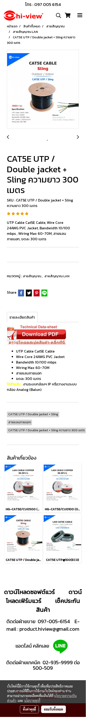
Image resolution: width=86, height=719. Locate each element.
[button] (57, 15)
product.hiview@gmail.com (49, 629)
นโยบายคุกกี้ (32, 700)
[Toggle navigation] (80, 15)
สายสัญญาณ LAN (56, 276)
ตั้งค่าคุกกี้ (29, 709)
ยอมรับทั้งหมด (53, 709)
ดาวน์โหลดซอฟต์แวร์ (29, 591)
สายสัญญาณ (32, 276)
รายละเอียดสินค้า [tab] (22, 317)
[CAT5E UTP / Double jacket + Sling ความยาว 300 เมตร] (43, 89)
